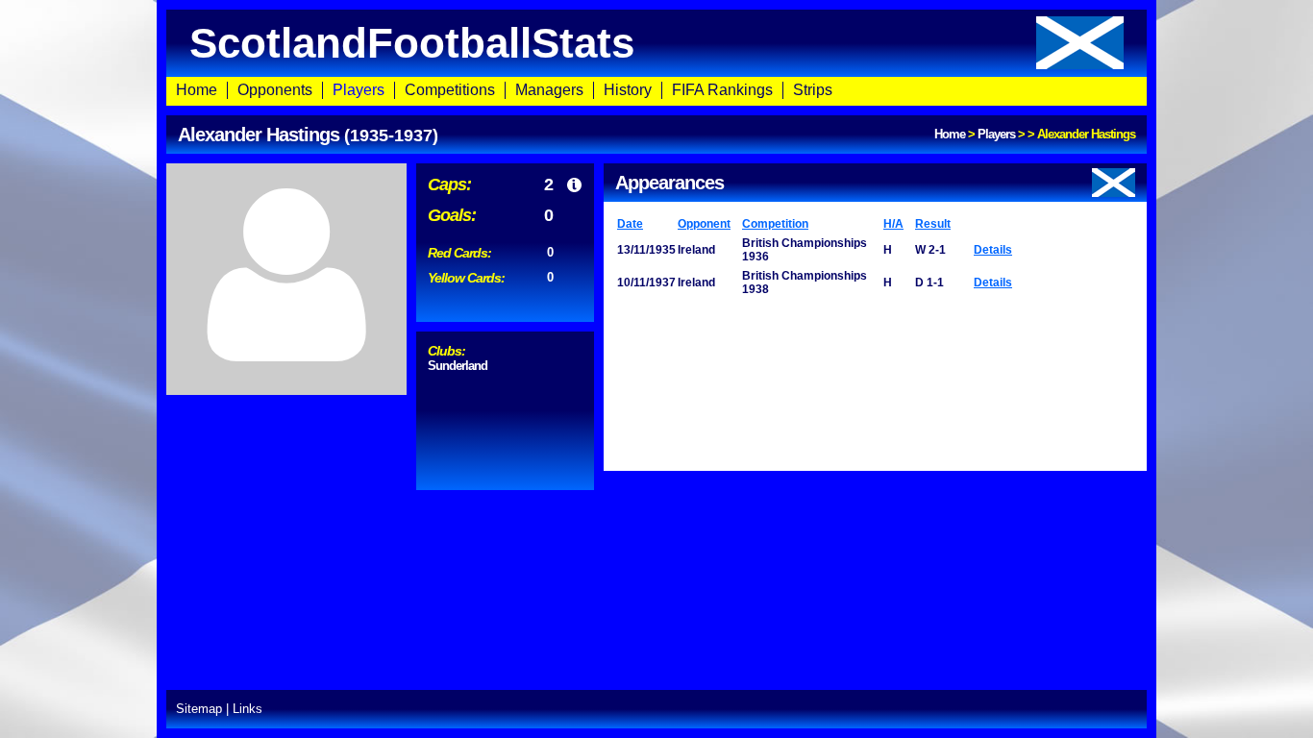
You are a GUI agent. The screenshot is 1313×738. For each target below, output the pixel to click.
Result (933, 224)
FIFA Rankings (722, 90)
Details (993, 250)
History (628, 90)
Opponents (274, 90)
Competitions (450, 90)
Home (196, 90)
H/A (893, 224)
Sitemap (199, 708)
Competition (775, 224)
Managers (549, 90)
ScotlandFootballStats (411, 42)
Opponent (704, 224)
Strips (812, 90)
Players (358, 90)
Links (247, 708)
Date (630, 224)
